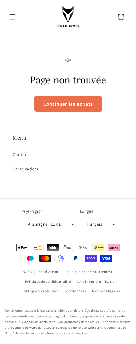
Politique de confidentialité (48, 281)
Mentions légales (106, 291)
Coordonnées (75, 291)
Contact (21, 154)
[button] (13, 17)
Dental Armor (47, 271)
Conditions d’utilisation (97, 281)
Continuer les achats (68, 104)
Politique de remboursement (89, 271)
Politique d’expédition (40, 291)
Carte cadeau (26, 169)
